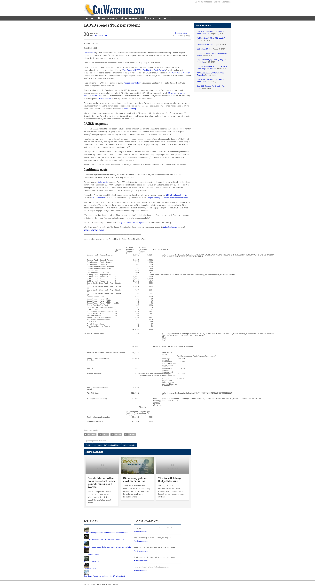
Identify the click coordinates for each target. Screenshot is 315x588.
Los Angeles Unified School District (107, 445)
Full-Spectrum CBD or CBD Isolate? (211, 38)
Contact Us (226, 2)
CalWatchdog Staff (100, 35)
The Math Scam (90, 569)
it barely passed (104, 98)
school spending (129, 445)
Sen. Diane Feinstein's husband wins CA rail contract (104, 576)
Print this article (181, 33)
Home (91, 18)
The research (89, 52)
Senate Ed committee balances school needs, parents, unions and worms (101, 482)
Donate (217, 2)
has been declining (128, 108)
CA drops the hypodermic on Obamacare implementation (106, 532)
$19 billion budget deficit (176, 195)
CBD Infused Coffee (204, 49)
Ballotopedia (103, 182)
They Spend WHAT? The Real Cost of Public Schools (144, 70)
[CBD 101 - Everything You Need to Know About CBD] (86, 535)
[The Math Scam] (86, 564)
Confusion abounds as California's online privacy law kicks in (107, 547)
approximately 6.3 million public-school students (168, 197)
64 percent (172, 93)
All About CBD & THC (205, 44)
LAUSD (88, 445)
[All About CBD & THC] (86, 557)
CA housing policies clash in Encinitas (135, 479)
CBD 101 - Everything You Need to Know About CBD (104, 540)
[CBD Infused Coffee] (86, 549)
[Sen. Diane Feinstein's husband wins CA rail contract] (86, 571)
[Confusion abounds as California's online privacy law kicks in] (86, 542)
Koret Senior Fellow (132, 83)
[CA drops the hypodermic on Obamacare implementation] (86, 528)
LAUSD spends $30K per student (112, 25)
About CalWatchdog (203, 2)
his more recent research (179, 72)
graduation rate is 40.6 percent (134, 222)
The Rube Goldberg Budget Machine (169, 479)
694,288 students (98, 197)
